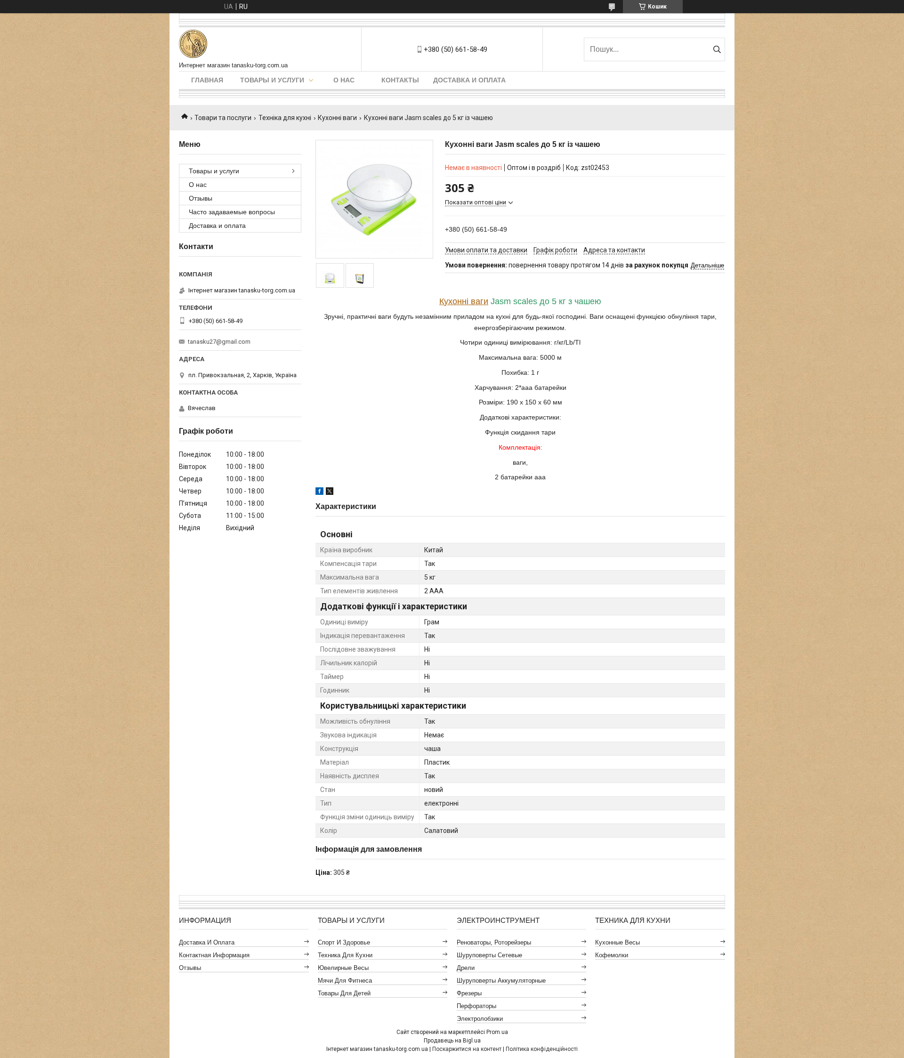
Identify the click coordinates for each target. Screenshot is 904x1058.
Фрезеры (469, 993)
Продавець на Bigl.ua (452, 1040)
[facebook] (319, 492)
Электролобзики (480, 1018)
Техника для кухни (345, 955)
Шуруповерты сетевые (489, 955)
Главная (207, 80)
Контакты (400, 80)
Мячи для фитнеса (345, 980)
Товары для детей (344, 993)
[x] (329, 492)
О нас (344, 80)
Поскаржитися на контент (466, 1049)
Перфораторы (476, 1006)
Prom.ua (497, 1032)
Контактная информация (214, 955)
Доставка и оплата (469, 80)
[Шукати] (717, 49)
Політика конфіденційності (542, 1049)
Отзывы (200, 198)
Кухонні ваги (337, 117)
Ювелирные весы (343, 967)
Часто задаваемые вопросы (232, 212)
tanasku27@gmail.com (219, 341)
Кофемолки (611, 955)
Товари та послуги (222, 117)
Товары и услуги (272, 80)
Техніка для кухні (284, 117)
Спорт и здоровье (344, 942)
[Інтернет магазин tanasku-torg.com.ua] (193, 44)
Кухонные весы (617, 942)
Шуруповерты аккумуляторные (501, 980)
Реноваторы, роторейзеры (494, 942)
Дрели (466, 967)
